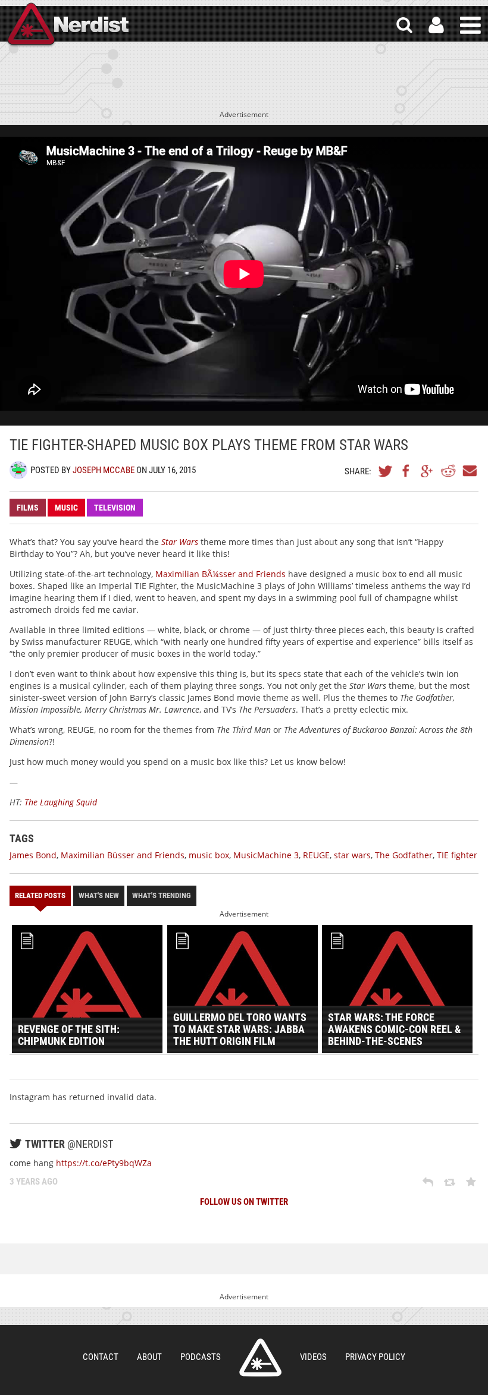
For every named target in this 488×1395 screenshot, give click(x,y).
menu (470, 25)
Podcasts (200, 1357)
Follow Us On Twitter (244, 1201)
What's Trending (161, 895)
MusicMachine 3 (266, 855)
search (404, 25)
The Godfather (404, 855)
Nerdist (67, 25)
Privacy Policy (375, 1357)
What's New (99, 895)
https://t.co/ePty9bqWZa (104, 1163)
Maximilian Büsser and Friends (122, 855)
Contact (100, 1357)
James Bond (33, 855)
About (149, 1357)
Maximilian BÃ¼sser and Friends (220, 574)
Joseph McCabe (103, 470)
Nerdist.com (260, 1358)
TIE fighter (457, 855)
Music (66, 507)
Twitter (385, 470)
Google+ (427, 470)
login (436, 25)
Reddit (448, 470)
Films (28, 507)
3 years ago (34, 1181)
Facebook (406, 470)
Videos (313, 1357)
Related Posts (40, 895)
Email (469, 470)
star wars (352, 855)
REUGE (316, 855)
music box (209, 855)
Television (115, 507)
